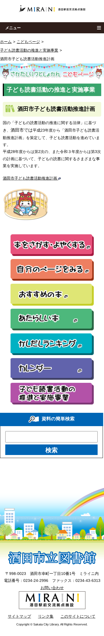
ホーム (6, 41)
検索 (51, 450)
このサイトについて (77, 616)
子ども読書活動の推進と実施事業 (29, 50)
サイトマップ (19, 616)
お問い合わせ (52, 587)
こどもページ (28, 41)
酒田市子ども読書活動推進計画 (30, 178)
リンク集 (46, 616)
